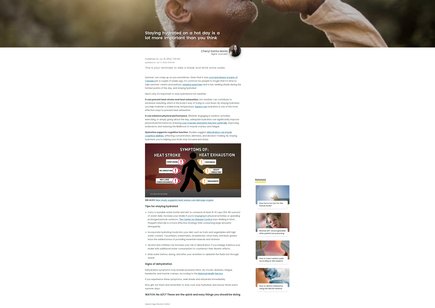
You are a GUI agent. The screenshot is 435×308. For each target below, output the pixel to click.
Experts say (201, 106)
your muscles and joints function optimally (204, 123)
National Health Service (210, 273)
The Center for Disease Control (195, 219)
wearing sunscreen (192, 84)
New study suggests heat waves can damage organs (184, 200)
